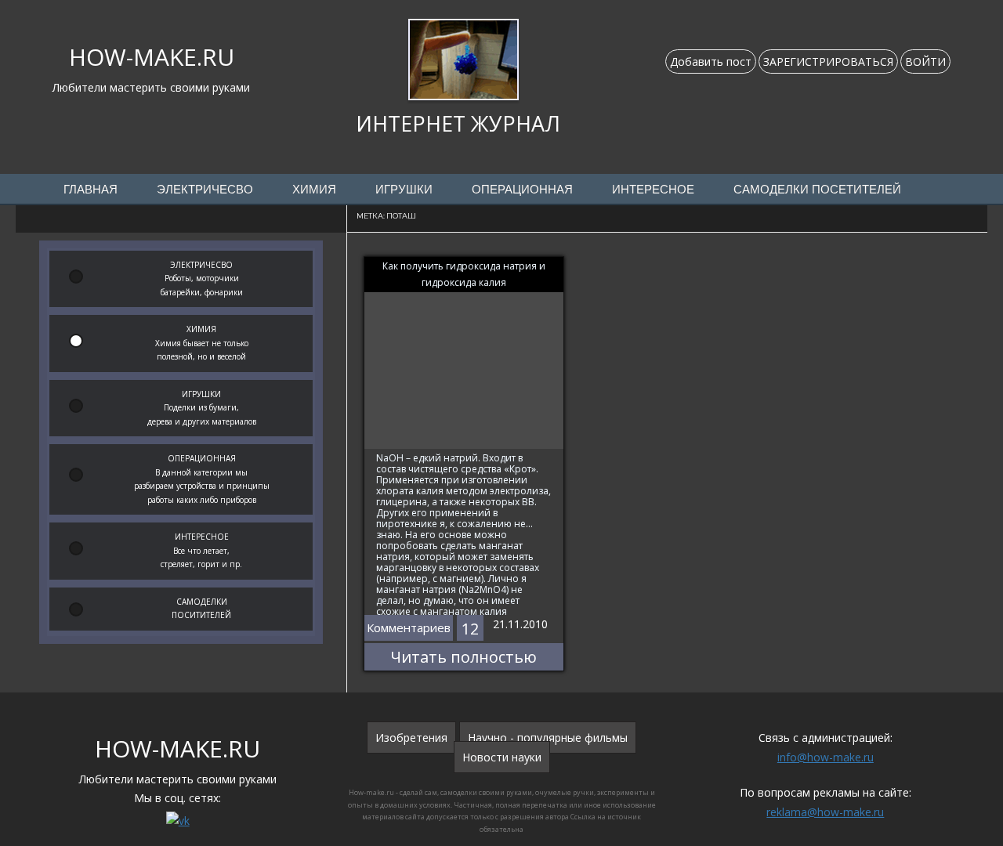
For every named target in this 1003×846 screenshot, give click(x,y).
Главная (90, 189)
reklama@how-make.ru (825, 811)
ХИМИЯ (314, 189)
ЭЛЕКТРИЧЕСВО (205, 189)
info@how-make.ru (825, 757)
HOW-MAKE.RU (151, 57)
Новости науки (501, 757)
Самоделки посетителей (817, 189)
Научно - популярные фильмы (548, 737)
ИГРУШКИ (404, 189)
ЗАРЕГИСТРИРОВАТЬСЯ (828, 61)
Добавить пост (710, 61)
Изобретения (411, 737)
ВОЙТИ (925, 61)
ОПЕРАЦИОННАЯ (522, 189)
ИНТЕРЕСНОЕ (653, 189)
